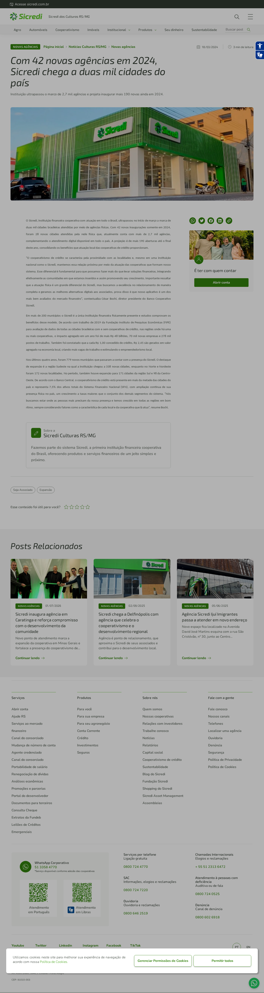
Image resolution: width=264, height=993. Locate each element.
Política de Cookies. (54, 962)
